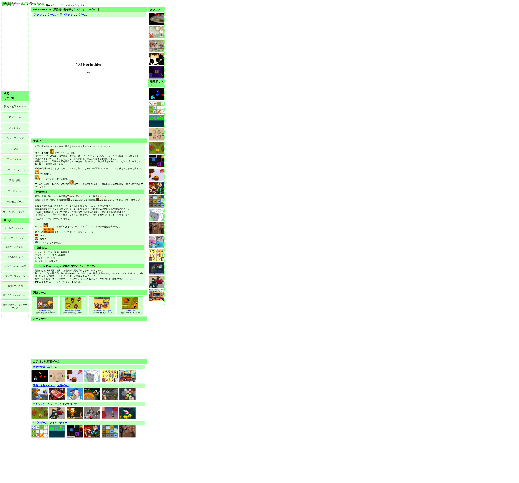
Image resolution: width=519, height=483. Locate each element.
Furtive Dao (130, 312)
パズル (15, 148)
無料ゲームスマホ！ (15, 247)
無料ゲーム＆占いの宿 (15, 266)
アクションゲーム (45, 14)
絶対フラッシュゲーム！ (15, 295)
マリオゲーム (15, 191)
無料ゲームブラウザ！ (15, 237)
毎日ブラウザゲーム (15, 276)
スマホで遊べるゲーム (45, 367)
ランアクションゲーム (73, 14)
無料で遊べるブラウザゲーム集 (15, 306)
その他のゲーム (15, 201)
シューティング (56, 404)
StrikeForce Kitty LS (73, 312)
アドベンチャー (58, 422)
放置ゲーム (63, 385)
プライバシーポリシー (15, 212)
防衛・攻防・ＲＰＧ (44, 385)
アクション (39, 404)
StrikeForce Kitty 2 (45, 312)
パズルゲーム (40, 422)
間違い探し (15, 180)
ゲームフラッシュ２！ (15, 228)
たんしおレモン (15, 257)
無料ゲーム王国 (15, 285)
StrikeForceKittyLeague (101, 312)
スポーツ (72, 404)
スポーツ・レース (15, 170)
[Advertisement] (89, 36)
